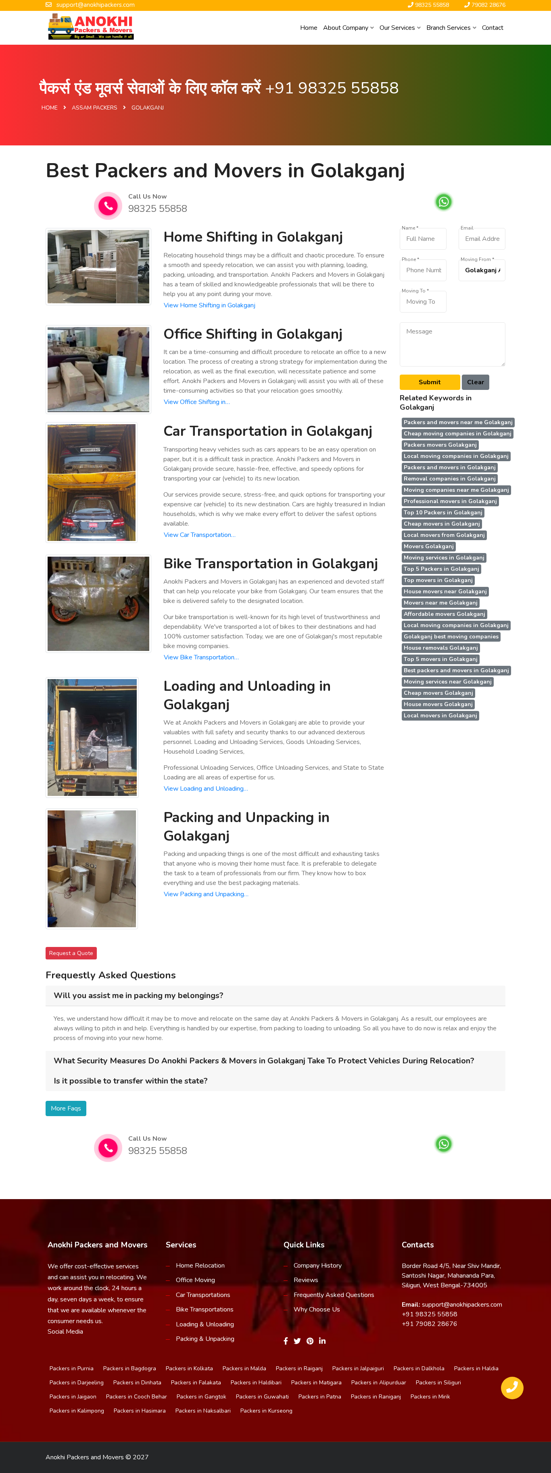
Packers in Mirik (430, 1396)
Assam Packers (94, 108)
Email (467, 228)
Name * (410, 228)
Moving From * (477, 260)
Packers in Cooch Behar (136, 1396)
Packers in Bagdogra (129, 1368)
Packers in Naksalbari (203, 1411)
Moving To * (415, 291)
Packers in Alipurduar (378, 1382)
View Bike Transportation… (201, 657)
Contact (492, 27)
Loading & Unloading (205, 1324)
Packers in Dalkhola (419, 1368)
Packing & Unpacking (205, 1338)
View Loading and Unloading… (206, 788)
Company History (318, 1265)
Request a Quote (71, 953)
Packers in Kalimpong (77, 1411)
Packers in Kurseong (266, 1411)
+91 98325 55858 (332, 88)
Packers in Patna (319, 1396)
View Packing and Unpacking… (206, 894)
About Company (345, 27)
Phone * (410, 260)
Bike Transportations (205, 1309)
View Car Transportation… (200, 534)
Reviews (306, 1280)
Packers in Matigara (316, 1382)
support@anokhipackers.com (462, 1304)
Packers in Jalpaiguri (358, 1368)
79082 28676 (436, 1324)
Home (308, 27)
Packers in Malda (244, 1368)
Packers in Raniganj (376, 1396)
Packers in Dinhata (137, 1382)
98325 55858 (157, 208)
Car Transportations (203, 1295)
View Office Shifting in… (197, 402)
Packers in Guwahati (262, 1396)
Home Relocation (200, 1265)
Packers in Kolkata (189, 1368)
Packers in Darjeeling (77, 1382)
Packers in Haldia (476, 1368)
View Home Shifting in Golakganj (209, 305)
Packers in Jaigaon (73, 1396)
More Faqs (66, 1108)
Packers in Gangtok (201, 1396)
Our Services (397, 27)
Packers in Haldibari (256, 1382)
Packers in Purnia (72, 1368)
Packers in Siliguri (438, 1382)
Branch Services (448, 27)
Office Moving (195, 1280)
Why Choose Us (317, 1309)
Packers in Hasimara (140, 1411)
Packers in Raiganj (299, 1368)
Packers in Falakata (196, 1382)
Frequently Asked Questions (334, 1295)
